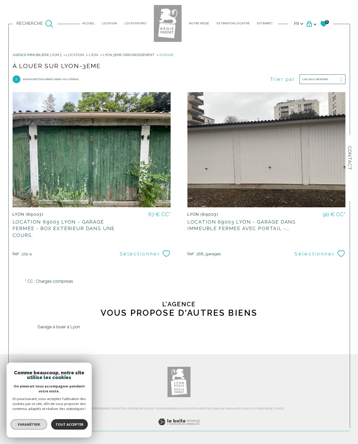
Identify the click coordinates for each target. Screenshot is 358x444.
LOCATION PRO (135, 23)
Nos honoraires (166, 408)
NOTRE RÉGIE (199, 23)
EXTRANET (265, 23)
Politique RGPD (261, 408)
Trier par (282, 79)
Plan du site (188, 408)
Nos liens (242, 408)
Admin (229, 408)
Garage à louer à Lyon (58, 326)
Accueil (88, 23)
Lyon (93, 55)
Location (109, 23)
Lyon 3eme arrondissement (129, 55)
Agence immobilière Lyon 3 (37, 55)
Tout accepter (69, 424)
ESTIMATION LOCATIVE (233, 23)
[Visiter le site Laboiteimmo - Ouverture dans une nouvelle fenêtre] (178, 427)
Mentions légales (210, 408)
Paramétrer (29, 424)
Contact (350, 158)
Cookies (278, 408)
